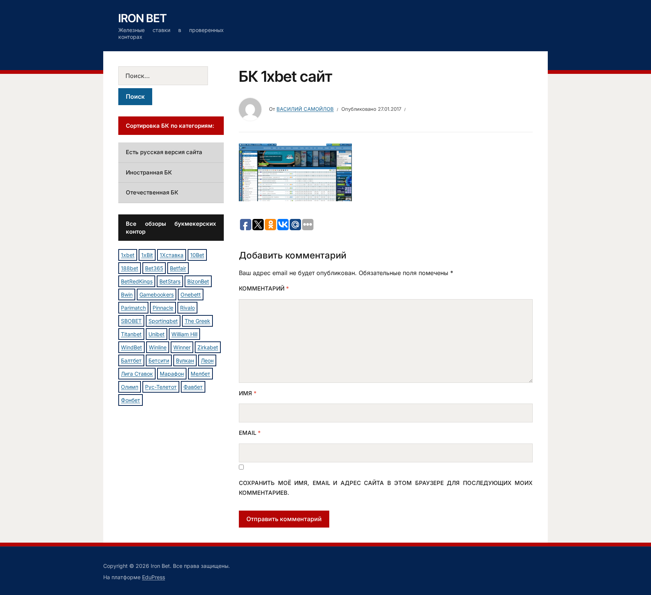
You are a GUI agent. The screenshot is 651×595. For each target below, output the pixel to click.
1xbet (127, 255)
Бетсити (158, 360)
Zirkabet (207, 347)
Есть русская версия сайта (164, 152)
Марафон (172, 373)
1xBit (147, 255)
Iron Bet (142, 18)
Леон (207, 360)
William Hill (184, 334)
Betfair (178, 268)
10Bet (197, 255)
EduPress (153, 577)
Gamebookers (156, 294)
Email (250, 432)
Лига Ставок (137, 373)
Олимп (129, 387)
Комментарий (264, 288)
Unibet (156, 334)
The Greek (197, 321)
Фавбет (193, 387)
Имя (248, 393)
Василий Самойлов (305, 109)
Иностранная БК (149, 172)
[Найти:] (171, 75)
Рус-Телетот (161, 387)
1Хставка (171, 255)
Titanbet (131, 334)
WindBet (131, 347)
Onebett (190, 294)
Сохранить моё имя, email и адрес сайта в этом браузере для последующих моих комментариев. (386, 487)
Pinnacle (163, 307)
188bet (129, 268)
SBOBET (131, 321)
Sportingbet (163, 321)
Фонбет (130, 400)
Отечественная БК (152, 192)
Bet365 (154, 268)
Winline (158, 347)
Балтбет (131, 360)
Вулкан (185, 360)
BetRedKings (137, 281)
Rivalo (187, 307)
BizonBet (198, 281)
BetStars (169, 281)
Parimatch (133, 307)
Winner (182, 347)
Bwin (127, 294)
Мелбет (200, 373)
